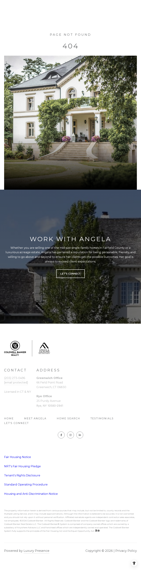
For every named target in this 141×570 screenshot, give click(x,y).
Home (9, 418)
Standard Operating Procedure (26, 484)
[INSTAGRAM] (70, 435)
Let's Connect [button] (70, 273)
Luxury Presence (36, 551)
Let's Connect (16, 423)
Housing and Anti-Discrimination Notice (31, 493)
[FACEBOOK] (61, 435)
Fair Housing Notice (17, 457)
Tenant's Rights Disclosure (22, 475)
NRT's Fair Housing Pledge (22, 466)
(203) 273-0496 (14, 378)
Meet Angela (35, 418)
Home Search (68, 418)
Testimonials (102, 418)
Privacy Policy (126, 551)
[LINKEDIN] (79, 435)
